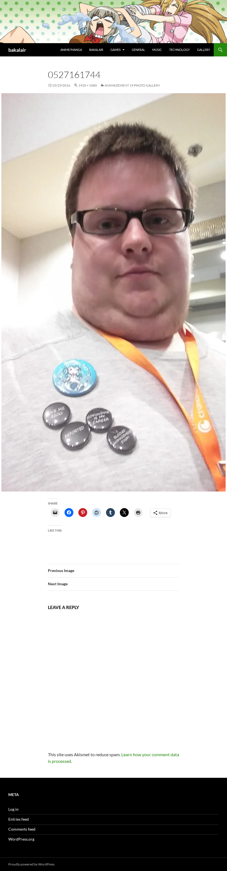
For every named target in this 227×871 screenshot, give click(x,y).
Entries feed (18, 819)
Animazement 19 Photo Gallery (132, 85)
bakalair (17, 50)
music (157, 49)
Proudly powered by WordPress (31, 864)
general (138, 49)
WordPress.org (21, 839)
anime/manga (71, 49)
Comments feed (21, 829)
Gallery (203, 49)
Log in (13, 809)
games (115, 49)
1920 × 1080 (87, 85)
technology (179, 49)
